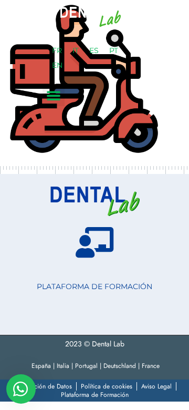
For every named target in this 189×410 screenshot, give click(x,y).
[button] (54, 95)
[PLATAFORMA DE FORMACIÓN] (94, 242)
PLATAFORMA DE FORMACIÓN (94, 286)
